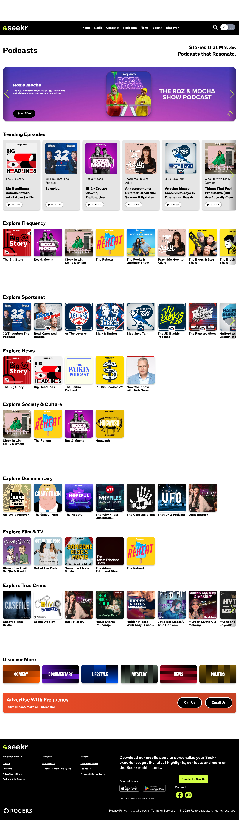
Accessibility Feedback (93, 773)
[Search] (215, 27)
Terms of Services (163, 811)
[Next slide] (232, 94)
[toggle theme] (227, 27)
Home (86, 28)
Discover (172, 28)
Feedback (86, 768)
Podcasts (130, 28)
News (145, 28)
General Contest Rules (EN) (56, 768)
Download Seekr (89, 763)
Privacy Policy (118, 811)
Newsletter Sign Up (193, 779)
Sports (157, 28)
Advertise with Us (12, 773)
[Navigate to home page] (15, 28)
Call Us (189, 702)
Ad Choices (139, 811)
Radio (98, 28)
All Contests (48, 763)
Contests (113, 28)
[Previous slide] (6, 94)
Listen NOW (24, 113)
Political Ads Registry (14, 779)
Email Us (219, 702)
